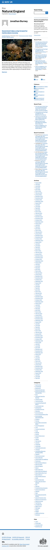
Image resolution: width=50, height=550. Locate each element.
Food (36, 427)
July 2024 (37, 225)
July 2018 (37, 344)
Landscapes (38, 446)
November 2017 (38, 351)
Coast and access (39, 401)
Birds (36, 394)
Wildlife (37, 511)
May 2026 (37, 187)
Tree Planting (38, 503)
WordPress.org (38, 526)
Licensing (37, 449)
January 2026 (38, 194)
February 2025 (38, 213)
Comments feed (38, 525)
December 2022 (39, 255)
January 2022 (38, 274)
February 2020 (38, 313)
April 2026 (37, 189)
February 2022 (38, 272)
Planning (37, 486)
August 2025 (38, 203)
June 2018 (37, 345)
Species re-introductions (40, 499)
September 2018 (39, 340)
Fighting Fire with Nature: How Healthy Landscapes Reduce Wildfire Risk (41, 56)
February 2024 (38, 232)
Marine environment (23, 35)
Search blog (38, 10)
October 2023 (38, 238)
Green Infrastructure (40, 436)
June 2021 (37, 286)
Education (37, 411)
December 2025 (39, 196)
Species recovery (39, 501)
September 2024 (39, 221)
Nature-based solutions (40, 476)
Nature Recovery (39, 469)
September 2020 (39, 301)
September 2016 (39, 371)
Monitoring (37, 461)
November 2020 (39, 298)
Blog (4, 8)
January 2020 (38, 315)
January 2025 (38, 215)
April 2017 (37, 359)
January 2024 (38, 233)
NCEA (36, 478)
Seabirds (37, 491)
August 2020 (38, 303)
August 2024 (38, 223)
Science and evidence (40, 489)
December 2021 (38, 276)
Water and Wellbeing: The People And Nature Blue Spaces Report (41, 68)
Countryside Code (39, 406)
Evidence (37, 419)
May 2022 (37, 267)
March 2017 (38, 361)
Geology (37, 432)
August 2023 (38, 242)
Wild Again (37, 508)
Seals (36, 493)
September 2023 (39, 240)
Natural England (13, 11)
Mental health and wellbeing (41, 459)
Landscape (37, 444)
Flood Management (39, 425)
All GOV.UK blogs (6, 537)
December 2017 (38, 349)
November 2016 (39, 368)
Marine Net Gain (39, 457)
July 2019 (37, 323)
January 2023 (38, 254)
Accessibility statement (18, 539)
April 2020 (37, 310)
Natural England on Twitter (42, 86)
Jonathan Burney (6, 35)
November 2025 (39, 198)
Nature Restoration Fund (41, 473)
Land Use (37, 442)
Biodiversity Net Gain (40, 390)
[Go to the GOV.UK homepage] (7, 2)
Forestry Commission (40, 429)
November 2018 (39, 337)
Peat (36, 484)
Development (38, 407)
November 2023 (39, 237)
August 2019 (38, 322)
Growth (37, 437)
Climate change (38, 399)
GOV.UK (27, 537)
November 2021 (39, 277)
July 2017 (37, 356)
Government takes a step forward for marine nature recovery (14, 32)
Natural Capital (38, 464)
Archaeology (38, 386)
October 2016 (38, 369)
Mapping (37, 454)
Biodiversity (38, 388)
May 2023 (37, 247)
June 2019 (37, 325)
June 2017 (37, 357)
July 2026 (37, 184)
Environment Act (39, 412)
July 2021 (37, 284)
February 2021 (38, 293)
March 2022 (38, 271)
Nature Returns (38, 474)
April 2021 (37, 289)
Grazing (37, 434)
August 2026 (38, 182)
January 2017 (38, 364)
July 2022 (37, 264)
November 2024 (39, 218)
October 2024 (38, 220)
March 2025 (38, 211)
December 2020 (39, 296)
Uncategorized (38, 504)
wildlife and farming (39, 513)
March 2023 (38, 250)
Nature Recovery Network (41, 471)
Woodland (37, 514)
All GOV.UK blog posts (18, 537)
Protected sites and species (41, 488)
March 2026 (38, 191)
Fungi (36, 430)
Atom (44, 79)
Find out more (37, 35)
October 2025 (38, 199)
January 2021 (38, 295)
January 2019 (38, 334)
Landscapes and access (40, 447)
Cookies (28, 539)
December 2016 (38, 366)
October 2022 (38, 259)
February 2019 (38, 332)
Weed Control (38, 506)
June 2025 (37, 206)
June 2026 (37, 186)
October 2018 (38, 339)
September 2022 (39, 261)
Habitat (37, 439)
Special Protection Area (40, 497)
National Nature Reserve (40, 462)
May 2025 (37, 208)
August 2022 (38, 262)
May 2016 (37, 378)
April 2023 (37, 249)
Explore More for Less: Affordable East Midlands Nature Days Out (41, 62)
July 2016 (37, 374)
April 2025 (37, 209)
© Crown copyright (43, 546)
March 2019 (38, 330)
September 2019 (39, 320)
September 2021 (39, 281)
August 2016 (38, 373)
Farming (37, 421)
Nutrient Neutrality (39, 479)
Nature (36, 467)
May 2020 (37, 308)
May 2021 (37, 288)
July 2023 (37, 243)
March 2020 (38, 311)
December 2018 (38, 335)
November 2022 (39, 257)
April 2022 (37, 269)
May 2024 (37, 227)
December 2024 (39, 216)
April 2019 (37, 329)
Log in (36, 521)
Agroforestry (38, 384)
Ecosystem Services (39, 409)
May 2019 (37, 327)
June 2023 (37, 245)
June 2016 (37, 376)
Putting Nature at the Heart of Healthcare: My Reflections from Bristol (41, 50)
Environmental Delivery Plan (41, 414)
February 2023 (38, 252)
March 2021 (38, 291)
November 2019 (39, 318)
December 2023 (39, 235)
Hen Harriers (38, 441)
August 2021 (38, 283)
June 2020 (37, 306)
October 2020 (38, 300)
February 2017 (38, 363)
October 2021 (38, 279)
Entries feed (38, 523)
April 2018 (37, 347)
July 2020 (37, 305)
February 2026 (38, 193)
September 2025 (39, 201)
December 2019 (38, 317)
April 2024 (37, 228)
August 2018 (38, 342)
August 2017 (38, 354)
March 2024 (38, 230)
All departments (6, 539)
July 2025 (37, 204)
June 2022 (37, 266)
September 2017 (39, 352)
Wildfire (37, 509)
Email (37, 79)
